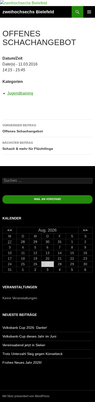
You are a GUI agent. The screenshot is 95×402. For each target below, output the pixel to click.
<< (9, 230)
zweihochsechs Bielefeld (28, 11)
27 (10, 242)
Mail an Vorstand (47, 199)
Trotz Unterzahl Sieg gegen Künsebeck (32, 354)
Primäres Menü (89, 12)
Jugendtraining (20, 93)
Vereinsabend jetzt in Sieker (23, 345)
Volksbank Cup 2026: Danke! (24, 328)
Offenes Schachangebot (22, 128)
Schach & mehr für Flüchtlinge (27, 146)
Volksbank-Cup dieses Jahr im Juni (29, 336)
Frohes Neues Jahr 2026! (22, 362)
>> (85, 230)
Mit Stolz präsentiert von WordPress (25, 396)
